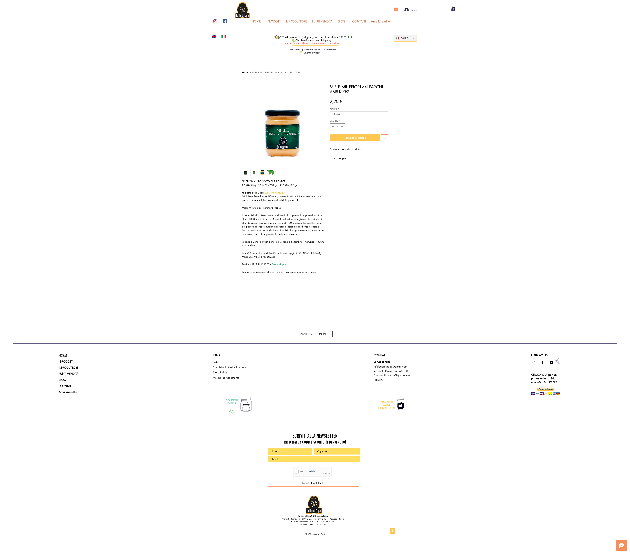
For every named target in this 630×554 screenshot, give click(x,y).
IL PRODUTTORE (68, 367)
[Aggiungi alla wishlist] (384, 137)
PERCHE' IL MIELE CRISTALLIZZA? (386, 405)
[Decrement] (332, 126)
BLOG (62, 380)
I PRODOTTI (66, 361)
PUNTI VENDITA (68, 374)
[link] (453, 8)
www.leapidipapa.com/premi (300, 271)
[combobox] (359, 114)
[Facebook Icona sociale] (225, 21)
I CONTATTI (66, 386)
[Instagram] (215, 21)
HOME (63, 355)
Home (245, 72)
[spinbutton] (337, 126)
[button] (396, 8)
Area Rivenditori (68, 392)
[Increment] (343, 126)
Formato (334, 108)
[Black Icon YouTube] (551, 362)
